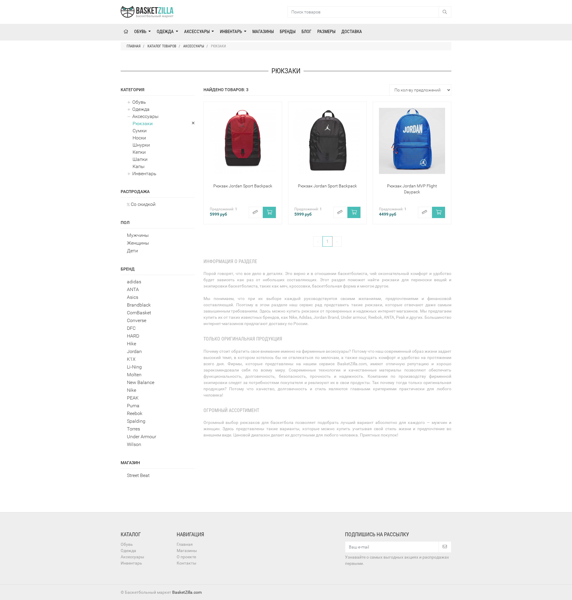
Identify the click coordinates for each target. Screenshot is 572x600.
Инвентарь (231, 31)
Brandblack (139, 305)
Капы (138, 166)
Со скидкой (143, 204)
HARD (133, 336)
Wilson (134, 444)
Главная (185, 544)
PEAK (133, 398)
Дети (132, 251)
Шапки (140, 159)
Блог (306, 31)
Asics (132, 297)
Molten (134, 374)
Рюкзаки (143, 123)
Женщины (138, 243)
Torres (133, 429)
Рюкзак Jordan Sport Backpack (242, 186)
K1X (131, 359)
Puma (133, 405)
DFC (131, 328)
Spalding (136, 421)
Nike (131, 390)
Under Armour (141, 436)
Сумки (140, 130)
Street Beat (138, 475)
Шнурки (141, 145)
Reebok (134, 413)
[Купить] (269, 212)
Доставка (351, 31)
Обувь (140, 31)
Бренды (288, 31)
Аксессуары (197, 31)
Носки (139, 138)
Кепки (139, 152)
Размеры (326, 31)
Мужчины (138, 235)
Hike (131, 343)
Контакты (186, 563)
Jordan (134, 351)
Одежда (166, 31)
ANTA (133, 289)
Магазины (263, 31)
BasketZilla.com (187, 592)
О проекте (186, 556)
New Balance (140, 382)
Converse (136, 320)
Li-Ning (134, 367)
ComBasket (139, 312)
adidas (134, 282)
